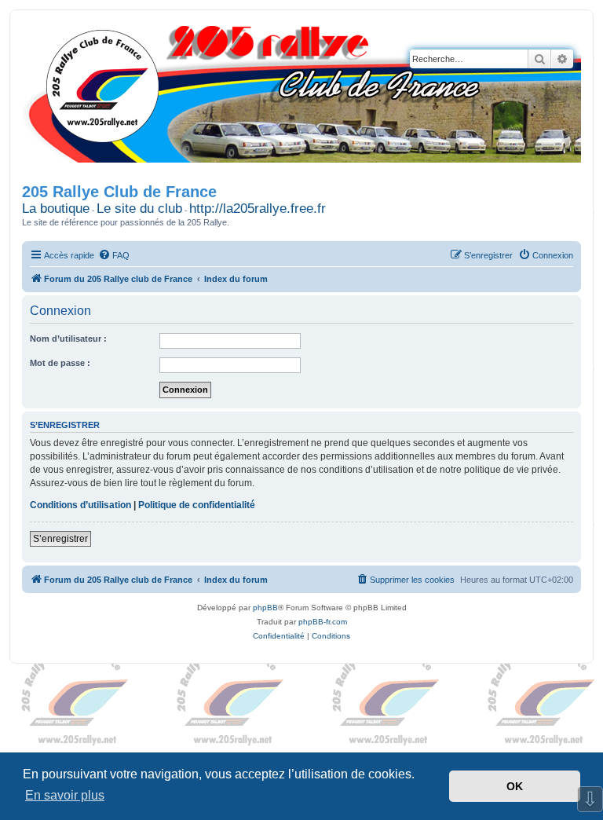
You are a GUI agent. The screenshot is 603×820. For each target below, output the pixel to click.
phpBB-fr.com (322, 621)
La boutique (56, 208)
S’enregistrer (60, 538)
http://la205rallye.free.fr (257, 208)
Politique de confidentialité (196, 505)
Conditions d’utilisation (80, 505)
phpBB (265, 607)
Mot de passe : (60, 363)
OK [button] (514, 786)
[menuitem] (114, 255)
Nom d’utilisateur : (68, 338)
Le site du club (139, 208)
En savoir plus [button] (64, 795)
